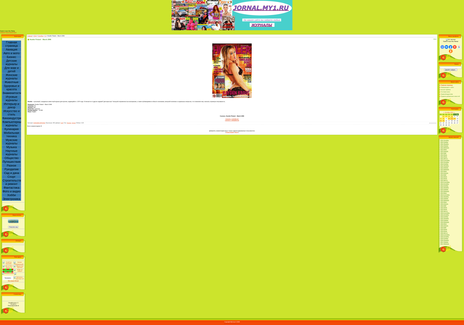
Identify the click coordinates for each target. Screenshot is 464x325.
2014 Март (443, 193)
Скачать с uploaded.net (232, 120)
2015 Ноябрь (444, 216)
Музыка (11, 147)
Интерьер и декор (11, 105)
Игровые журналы (11, 98)
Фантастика (11, 187)
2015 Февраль (444, 200)
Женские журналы (11, 76)
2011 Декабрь (444, 144)
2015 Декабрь (444, 218)
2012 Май (443, 153)
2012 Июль (443, 156)
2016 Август (444, 233)
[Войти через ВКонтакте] (446, 47)
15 (443, 121)
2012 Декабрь (444, 165)
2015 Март (443, 202)
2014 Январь (444, 189)
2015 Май (443, 205)
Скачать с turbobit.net (232, 119)
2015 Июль (443, 209)
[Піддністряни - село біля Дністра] (19, 273)
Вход (14, 32)
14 (440, 121)
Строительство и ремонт (12, 182)
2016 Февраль (444, 222)
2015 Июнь (443, 207)
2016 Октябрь (444, 236)
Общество (11, 158)
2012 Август (444, 158)
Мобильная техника (11, 134)
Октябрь (40, 36)
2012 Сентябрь (445, 160)
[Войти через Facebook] (450, 47)
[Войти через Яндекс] (455, 47)
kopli (62, 123)
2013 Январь (444, 167)
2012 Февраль (444, 147)
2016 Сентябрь (445, 234)
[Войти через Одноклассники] (451, 51)
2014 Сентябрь (445, 195)
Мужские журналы (11, 141)
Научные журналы (11, 152)
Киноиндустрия (12, 118)
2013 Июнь (443, 176)
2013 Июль (443, 178)
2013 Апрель (444, 173)
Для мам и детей (11, 69)
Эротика (69, 123)
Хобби (11, 195)
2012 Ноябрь (444, 164)
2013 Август (444, 180)
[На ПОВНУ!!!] (19, 269)
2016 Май (443, 227)
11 (45, 36)
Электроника (11, 198)
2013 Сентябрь (445, 182)
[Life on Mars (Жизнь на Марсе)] (8, 265)
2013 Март (443, 171)
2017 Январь (444, 242)
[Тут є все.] (19, 265)
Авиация (11, 49)
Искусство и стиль (12, 112)
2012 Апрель (444, 151)
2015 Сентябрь (445, 213)
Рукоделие (11, 169)
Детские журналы (11, 62)
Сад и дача (11, 173)
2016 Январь (444, 220)
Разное (11, 165)
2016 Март (443, 224)
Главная (2, 32)
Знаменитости (12, 93)
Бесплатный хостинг (230, 323)
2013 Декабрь (444, 187)
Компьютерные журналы (12, 123)
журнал (74, 123)
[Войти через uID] (442, 47)
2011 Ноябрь (444, 142)
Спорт (11, 176)
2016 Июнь (443, 229)
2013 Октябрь (444, 184)
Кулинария (11, 129)
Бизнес (11, 57)
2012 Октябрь (444, 162)
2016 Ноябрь (444, 238)
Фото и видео (11, 191)
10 (449, 118)
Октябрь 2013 (449, 112)
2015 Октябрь (444, 214)
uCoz (238, 323)
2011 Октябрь (444, 140)
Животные (11, 82)
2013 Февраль (444, 169)
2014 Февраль (444, 191)
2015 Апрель (444, 204)
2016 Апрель (444, 225)
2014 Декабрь (444, 196)
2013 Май (443, 175)
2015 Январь (444, 198)
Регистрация (9, 32)
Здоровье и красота (11, 87)
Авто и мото (11, 53)
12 (454, 118)
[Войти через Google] (459, 47)
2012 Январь (444, 146)
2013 (35, 36)
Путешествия (11, 161)
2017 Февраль (444, 244)
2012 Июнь (443, 155)
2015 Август (444, 211)
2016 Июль (443, 231)
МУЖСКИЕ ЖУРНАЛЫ (39, 123)
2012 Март (443, 149)
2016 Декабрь (444, 240)
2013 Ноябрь (444, 185)
